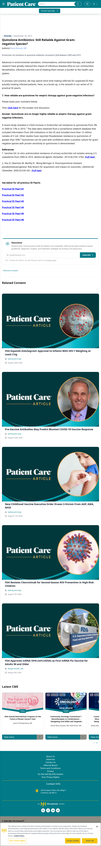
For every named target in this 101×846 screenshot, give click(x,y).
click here (13, 107)
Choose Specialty (48, 11)
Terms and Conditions (50, 768)
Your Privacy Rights (50, 777)
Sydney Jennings (14, 359)
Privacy (50, 771)
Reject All (90, 841)
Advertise (50, 759)
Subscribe (86, 255)
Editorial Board (51, 765)
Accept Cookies (73, 841)
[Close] (97, 826)
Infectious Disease (10, 270)
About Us (50, 756)
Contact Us (50, 762)
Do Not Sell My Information (50, 774)
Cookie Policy (19, 836)
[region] (50, 834)
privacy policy (51, 260)
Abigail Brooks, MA (15, 668)
